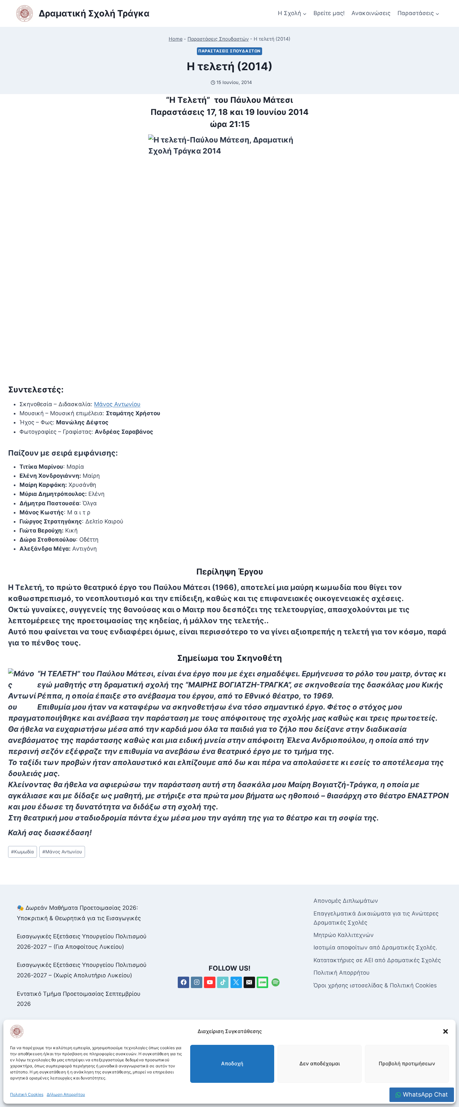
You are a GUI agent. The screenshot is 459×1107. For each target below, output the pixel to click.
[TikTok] (222, 982)
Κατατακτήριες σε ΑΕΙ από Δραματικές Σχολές (377, 960)
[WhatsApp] (262, 982)
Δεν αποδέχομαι (319, 1063)
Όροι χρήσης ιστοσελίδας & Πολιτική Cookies (375, 985)
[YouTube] (209, 982)
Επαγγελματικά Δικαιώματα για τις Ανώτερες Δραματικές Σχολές (376, 918)
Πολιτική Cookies (26, 1094)
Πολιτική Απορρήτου (342, 972)
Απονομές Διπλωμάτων (346, 900)
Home (175, 39)
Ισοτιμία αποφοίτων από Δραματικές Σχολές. (375, 947)
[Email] (249, 982)
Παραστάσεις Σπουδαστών (218, 39)
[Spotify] (275, 982)
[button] (445, 1031)
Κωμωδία (22, 851)
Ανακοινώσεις (370, 13)
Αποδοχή (232, 1063)
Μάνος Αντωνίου (117, 404)
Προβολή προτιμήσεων (407, 1063)
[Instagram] (196, 982)
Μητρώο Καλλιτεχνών (344, 935)
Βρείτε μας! (329, 13)
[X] (236, 982)
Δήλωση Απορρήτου (66, 1094)
